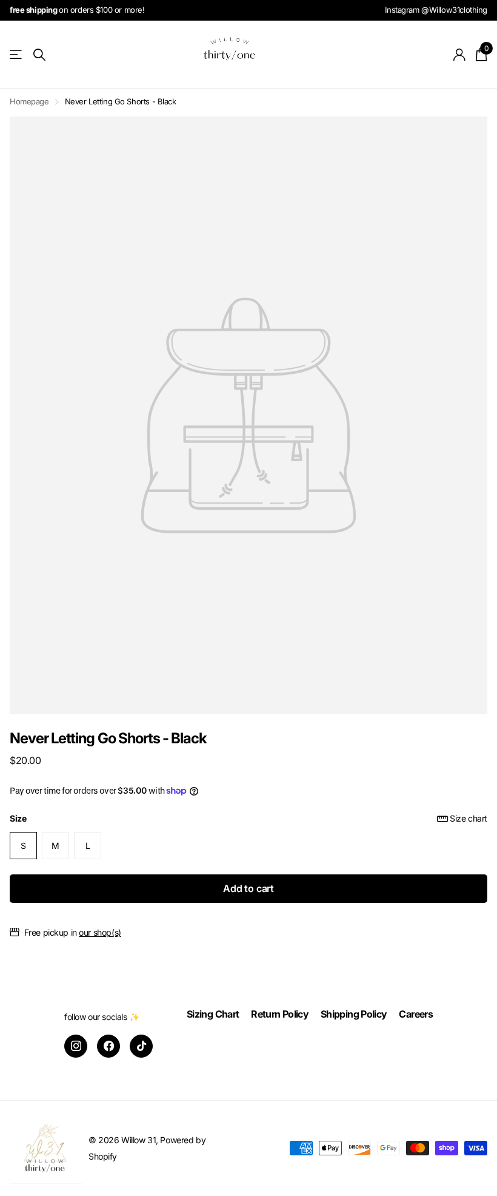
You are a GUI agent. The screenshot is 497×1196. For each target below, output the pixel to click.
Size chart (468, 818)
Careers (416, 1014)
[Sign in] (459, 55)
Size (248, 818)
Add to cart (248, 888)
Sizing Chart (213, 1014)
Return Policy (280, 1014)
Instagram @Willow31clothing (436, 10)
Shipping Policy (354, 1014)
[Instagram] (75, 1046)
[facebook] (108, 1046)
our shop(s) (100, 932)
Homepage (29, 101)
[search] (39, 55)
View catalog (17, 55)
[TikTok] (141, 1046)
